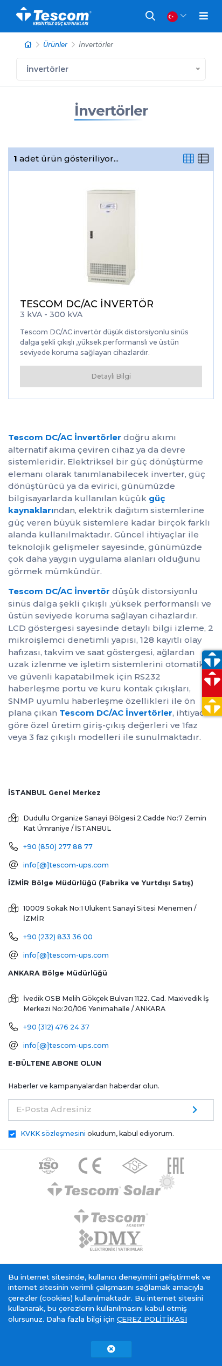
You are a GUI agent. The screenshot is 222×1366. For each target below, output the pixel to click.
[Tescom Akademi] (111, 1214)
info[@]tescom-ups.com (66, 865)
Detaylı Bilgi (111, 376)
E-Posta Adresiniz (54, 1109)
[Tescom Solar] (111, 1187)
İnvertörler (111, 110)
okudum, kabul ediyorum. (97, 1133)
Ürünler (55, 45)
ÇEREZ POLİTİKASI (152, 1319)
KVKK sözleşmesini (53, 1133)
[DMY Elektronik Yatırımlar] (111, 1241)
